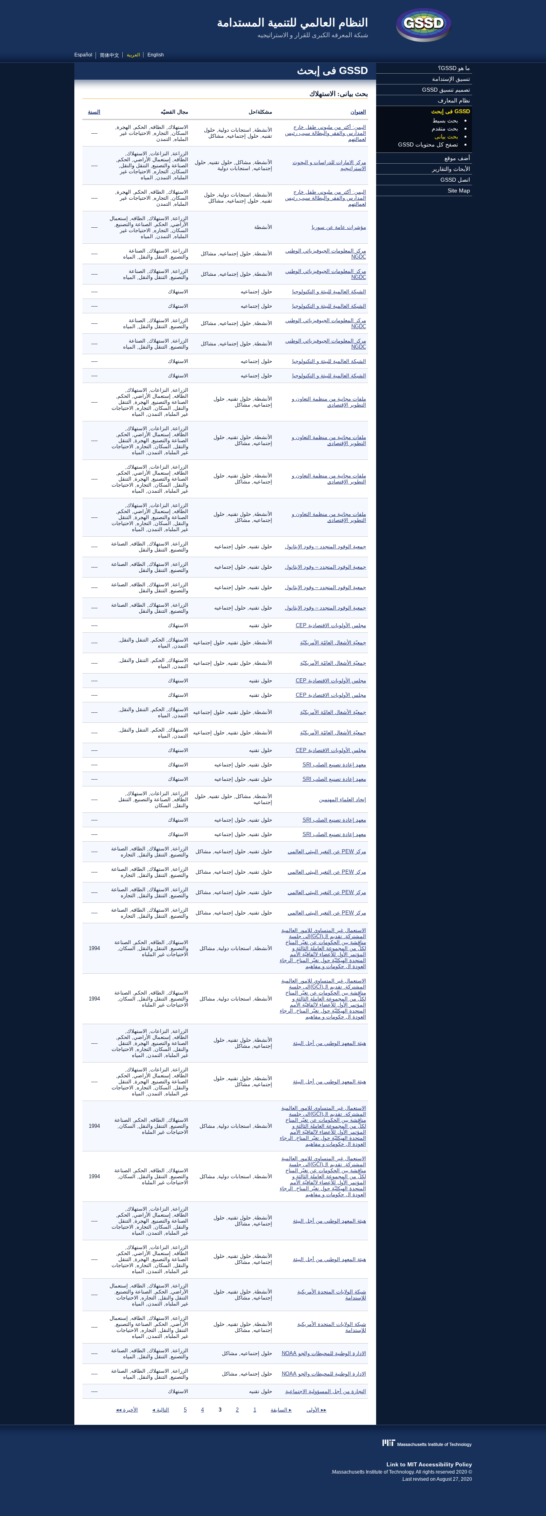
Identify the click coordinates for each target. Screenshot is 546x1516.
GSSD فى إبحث (450, 111)
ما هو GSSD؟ (454, 68)
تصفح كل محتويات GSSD (428, 144)
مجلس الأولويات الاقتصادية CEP (331, 625)
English (155, 55)
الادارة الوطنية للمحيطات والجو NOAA (324, 1353)
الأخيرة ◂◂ (127, 1410)
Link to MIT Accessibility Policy (429, 1464)
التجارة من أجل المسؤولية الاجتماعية (325, 1391)
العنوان (358, 112)
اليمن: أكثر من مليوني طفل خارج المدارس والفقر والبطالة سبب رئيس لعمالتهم (325, 133)
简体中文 (109, 55)
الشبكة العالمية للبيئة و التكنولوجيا (329, 292)
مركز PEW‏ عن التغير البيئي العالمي (327, 851)
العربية (133, 55)
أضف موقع (457, 158)
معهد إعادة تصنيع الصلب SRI (334, 765)
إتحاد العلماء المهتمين (342, 799)
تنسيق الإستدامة (451, 79)
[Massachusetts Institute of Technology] (273, 1443)
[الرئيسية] (424, 26)
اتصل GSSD (455, 179)
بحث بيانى (446, 136)
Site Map (459, 190)
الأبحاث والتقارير (451, 169)
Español (83, 55)
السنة (94, 112)
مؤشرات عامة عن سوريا (339, 227)
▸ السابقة (281, 1410)
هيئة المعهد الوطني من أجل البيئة (329, 1043)
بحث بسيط (445, 120)
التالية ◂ (160, 1410)
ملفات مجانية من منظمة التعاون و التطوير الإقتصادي (329, 402)
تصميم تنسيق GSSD (446, 89)
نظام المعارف (454, 100)
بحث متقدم (445, 128)
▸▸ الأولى (317, 1410)
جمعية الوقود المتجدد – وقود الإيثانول (325, 546)
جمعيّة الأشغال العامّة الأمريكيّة (333, 643)
